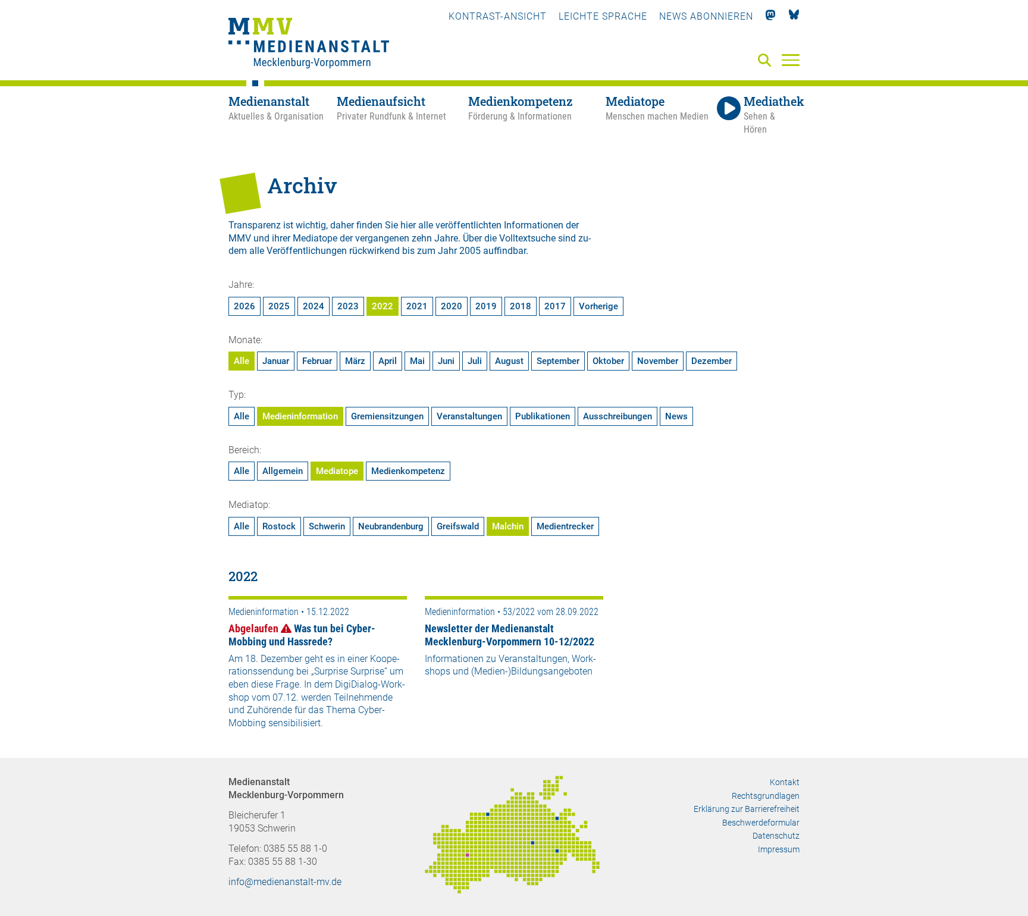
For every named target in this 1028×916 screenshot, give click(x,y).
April (387, 361)
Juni (446, 361)
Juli (475, 361)
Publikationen (542, 416)
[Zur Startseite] (308, 44)
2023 (348, 306)
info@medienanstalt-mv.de (284, 881)
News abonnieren (706, 16)
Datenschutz (776, 835)
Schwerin (327, 526)
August (509, 361)
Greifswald (458, 526)
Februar (317, 361)
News (676, 416)
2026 (244, 306)
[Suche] (767, 61)
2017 (555, 306)
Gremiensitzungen (387, 416)
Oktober (608, 361)
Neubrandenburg (391, 526)
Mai (417, 361)
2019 (486, 306)
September (558, 361)
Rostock (279, 526)
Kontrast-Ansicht (498, 16)
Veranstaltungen (469, 416)
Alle (241, 361)
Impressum (779, 849)
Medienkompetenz (408, 471)
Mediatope (337, 471)
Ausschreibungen (617, 416)
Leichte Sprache (603, 16)
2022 (382, 306)
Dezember (711, 361)
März (355, 361)
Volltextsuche (527, 238)
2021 (417, 306)
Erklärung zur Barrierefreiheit (747, 809)
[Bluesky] (794, 16)
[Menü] (791, 59)
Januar (275, 361)
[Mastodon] (770, 16)
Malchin (508, 526)
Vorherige (598, 306)
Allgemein (282, 471)
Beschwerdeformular (761, 822)
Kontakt (785, 782)
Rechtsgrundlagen (766, 796)
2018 (520, 306)
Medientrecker (565, 526)
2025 (279, 306)
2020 (451, 306)
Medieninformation (300, 416)
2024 (313, 306)
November (657, 361)
